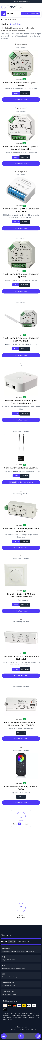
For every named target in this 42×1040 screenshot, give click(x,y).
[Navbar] (39, 7)
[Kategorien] (4, 1036)
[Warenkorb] (38, 1036)
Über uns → (6, 935)
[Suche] (21, 1036)
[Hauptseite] (17, 7)
